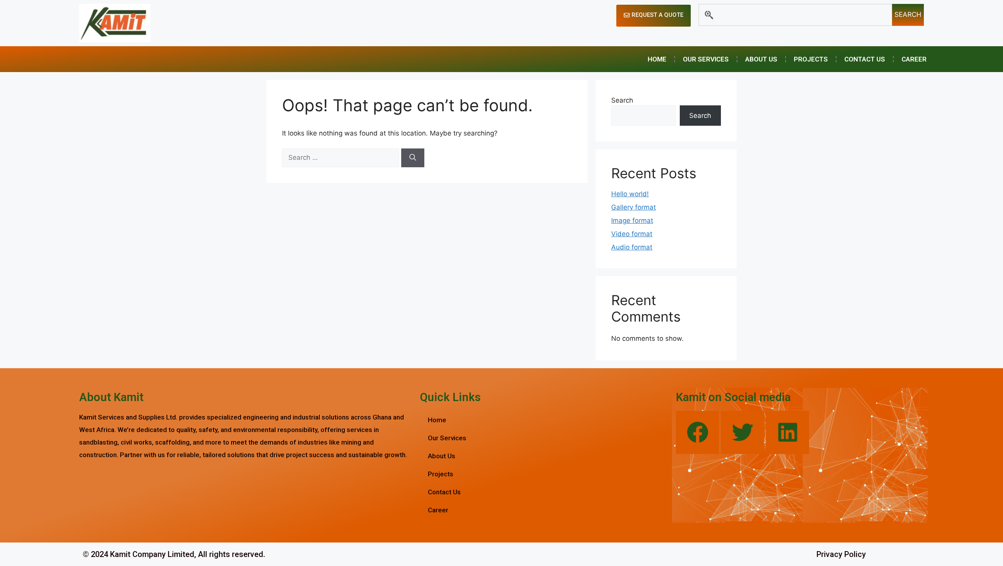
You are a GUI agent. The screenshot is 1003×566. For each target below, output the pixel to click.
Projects (811, 59)
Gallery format (633, 207)
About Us (761, 59)
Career (914, 59)
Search (622, 100)
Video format (631, 234)
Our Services (706, 59)
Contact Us (864, 59)
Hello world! (630, 194)
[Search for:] (341, 157)
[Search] (412, 157)
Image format (632, 220)
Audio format (631, 247)
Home (657, 59)
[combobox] (795, 15)
